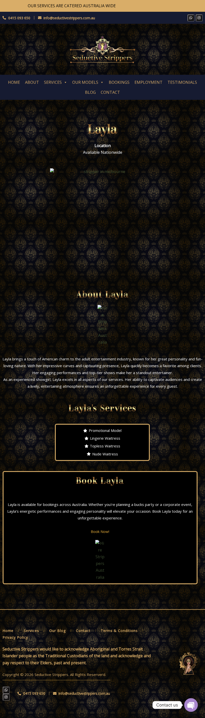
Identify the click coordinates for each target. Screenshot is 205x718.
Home (14, 82)
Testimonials (182, 82)
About (32, 82)
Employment (148, 82)
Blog (90, 92)
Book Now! (100, 531)
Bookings (119, 82)
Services (53, 82)
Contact (110, 92)
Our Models (85, 82)
